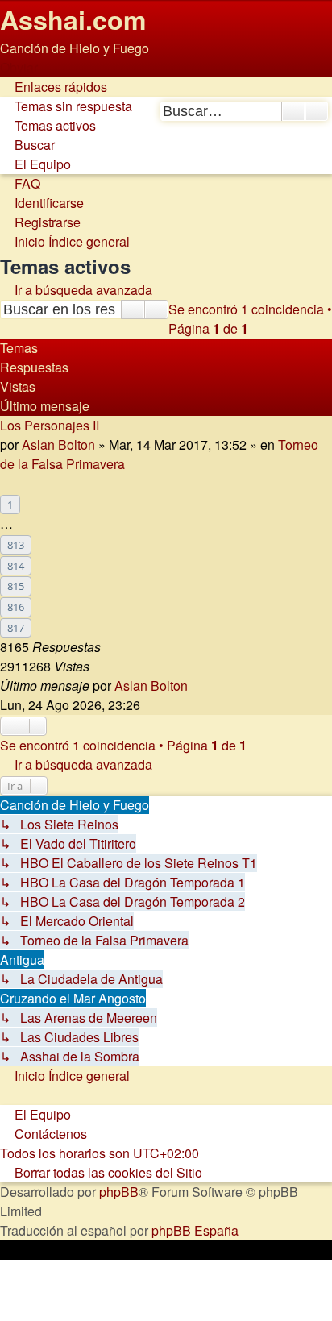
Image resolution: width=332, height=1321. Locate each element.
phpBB (119, 1191)
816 (15, 607)
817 (15, 628)
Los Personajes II (49, 425)
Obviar (19, 67)
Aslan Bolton (58, 444)
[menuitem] (66, 106)
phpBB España (195, 1230)
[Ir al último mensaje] (196, 685)
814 (15, 566)
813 (15, 545)
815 (15, 586)
